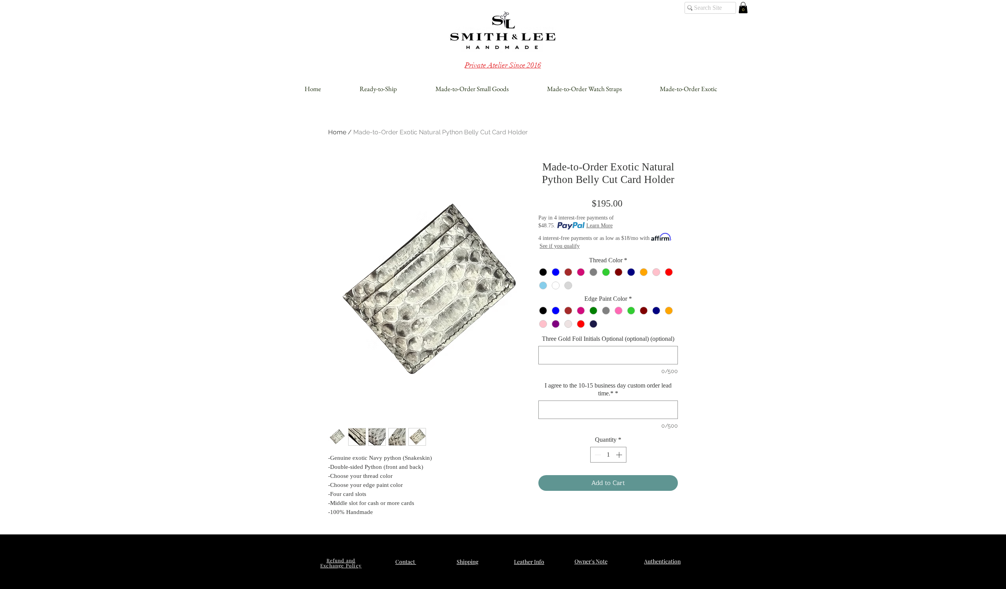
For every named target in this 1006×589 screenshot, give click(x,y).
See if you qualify (560, 246)
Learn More (599, 226)
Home (337, 132)
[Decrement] (596, 454)
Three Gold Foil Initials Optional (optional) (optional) (608, 338)
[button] (743, 7)
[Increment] (619, 454)
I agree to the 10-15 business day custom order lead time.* (608, 389)
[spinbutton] (608, 454)
